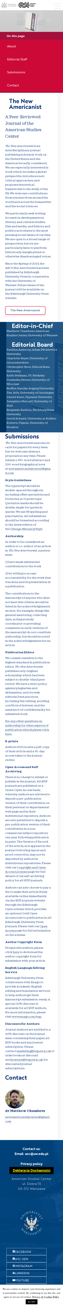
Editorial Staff (17, 59)
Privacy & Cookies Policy (45, 1297)
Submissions (16, 72)
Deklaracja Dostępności (31, 1170)
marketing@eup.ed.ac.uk (34, 1051)
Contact (13, 85)
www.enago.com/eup (26, 1016)
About (11, 46)
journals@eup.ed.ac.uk (27, 1059)
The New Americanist (25, 103)
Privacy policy (31, 1163)
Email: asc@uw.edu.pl (31, 1153)
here (16, 952)
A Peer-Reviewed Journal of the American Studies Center (23, 127)
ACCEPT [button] (32, 1301)
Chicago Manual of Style (26, 529)
